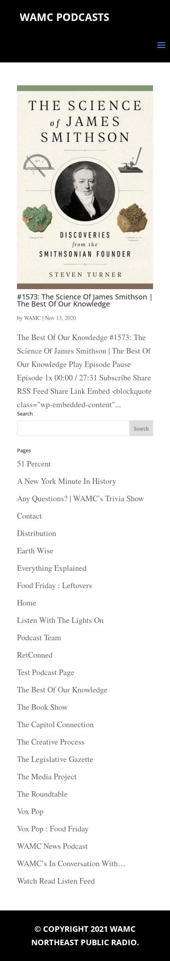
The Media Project (47, 776)
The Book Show (42, 706)
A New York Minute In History (66, 481)
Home (26, 602)
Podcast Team (39, 637)
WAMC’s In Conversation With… (71, 863)
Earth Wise (35, 550)
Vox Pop (30, 811)
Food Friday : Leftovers (54, 585)
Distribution (36, 533)
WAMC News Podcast (52, 846)
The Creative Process (51, 741)
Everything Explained (52, 567)
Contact (29, 515)
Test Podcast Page (45, 672)
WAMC (32, 318)
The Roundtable (42, 793)
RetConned (35, 654)
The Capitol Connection (55, 724)
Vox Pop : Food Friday (53, 828)
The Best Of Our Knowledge (62, 689)
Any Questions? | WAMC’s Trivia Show (80, 498)
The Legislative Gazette (55, 759)
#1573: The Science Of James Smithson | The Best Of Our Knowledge (85, 300)
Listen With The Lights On (60, 620)
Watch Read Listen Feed (56, 880)
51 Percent (34, 463)
